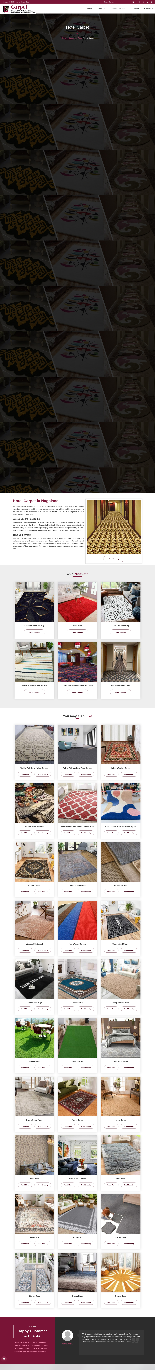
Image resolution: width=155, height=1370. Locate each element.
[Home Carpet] (120, 1096)
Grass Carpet (34, 1061)
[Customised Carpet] (120, 920)
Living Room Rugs (34, 1120)
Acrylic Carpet (34, 885)
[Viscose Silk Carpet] (34, 920)
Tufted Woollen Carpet (120, 768)
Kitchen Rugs (34, 1296)
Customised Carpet (120, 944)
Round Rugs (120, 1296)
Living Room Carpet (120, 1003)
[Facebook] (139, 2)
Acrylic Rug (78, 1003)
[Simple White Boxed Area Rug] (34, 662)
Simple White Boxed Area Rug (34, 685)
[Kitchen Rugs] (34, 1272)
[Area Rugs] (34, 1214)
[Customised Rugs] (34, 979)
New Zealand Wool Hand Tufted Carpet (77, 827)
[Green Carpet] (77, 1038)
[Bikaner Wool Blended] (34, 803)
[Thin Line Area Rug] (120, 602)
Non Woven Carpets (77, 944)
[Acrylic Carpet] (34, 862)
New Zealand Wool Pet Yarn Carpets (120, 827)
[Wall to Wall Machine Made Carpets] (77, 744)
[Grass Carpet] (34, 1038)
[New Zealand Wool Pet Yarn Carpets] (120, 803)
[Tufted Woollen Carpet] (120, 744)
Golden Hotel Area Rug (34, 626)
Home (89, 9)
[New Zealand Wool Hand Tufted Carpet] (77, 803)
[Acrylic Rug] (77, 979)
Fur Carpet (120, 1179)
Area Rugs (34, 1237)
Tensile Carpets (120, 885)
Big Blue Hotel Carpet (120, 685)
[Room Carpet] (77, 1096)
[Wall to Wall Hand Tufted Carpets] (34, 744)
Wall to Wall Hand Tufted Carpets (34, 768)
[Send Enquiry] (4, 1359)
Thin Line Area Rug (120, 626)
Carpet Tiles (121, 1237)
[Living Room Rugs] (34, 1096)
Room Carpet (77, 1120)
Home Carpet (120, 1120)
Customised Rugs (34, 1003)
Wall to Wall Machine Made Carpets (77, 768)
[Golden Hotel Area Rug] (34, 602)
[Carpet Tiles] (120, 1214)
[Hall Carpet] (77, 602)
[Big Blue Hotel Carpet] (120, 662)
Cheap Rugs (77, 1296)
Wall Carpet (34, 1179)
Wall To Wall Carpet (77, 1179)
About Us (101, 9)
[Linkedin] (147, 2)
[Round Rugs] (120, 1272)
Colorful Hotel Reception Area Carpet (77, 685)
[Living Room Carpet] (120, 979)
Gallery (136, 9)
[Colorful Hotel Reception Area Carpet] (77, 662)
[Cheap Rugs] (77, 1272)
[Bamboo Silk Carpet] (77, 862)
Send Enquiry (114, 559)
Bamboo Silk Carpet (77, 885)
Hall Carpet (77, 626)
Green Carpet (77, 1061)
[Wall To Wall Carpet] (77, 1155)
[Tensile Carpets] (120, 862)
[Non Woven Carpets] (77, 920)
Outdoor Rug (77, 1237)
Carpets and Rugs (118, 9)
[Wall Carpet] (34, 1155)
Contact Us (148, 9)
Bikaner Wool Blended (34, 827)
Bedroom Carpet (120, 1061)
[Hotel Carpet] (114, 527)
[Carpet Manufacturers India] (18, 9)
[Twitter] (143, 2)
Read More (25, 774)
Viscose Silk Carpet (34, 944)
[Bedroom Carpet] (120, 1038)
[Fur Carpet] (120, 1155)
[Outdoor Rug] (77, 1214)
